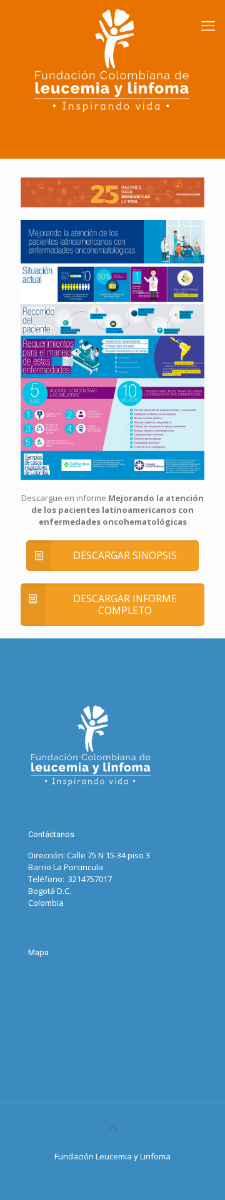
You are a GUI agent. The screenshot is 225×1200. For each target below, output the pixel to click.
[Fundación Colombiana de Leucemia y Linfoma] (112, 60)
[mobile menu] (208, 25)
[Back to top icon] (112, 1128)
